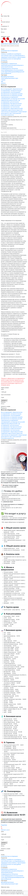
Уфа (2, 81)
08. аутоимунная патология (15, 98)
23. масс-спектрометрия (14, 113)
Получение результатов (7, 115)
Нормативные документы (10, 65)
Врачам (3, 76)
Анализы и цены (5, 54)
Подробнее (4, 825)
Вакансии (8, 73)
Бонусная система (11, 58)
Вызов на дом (13, 54)
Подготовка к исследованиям (13, 55)
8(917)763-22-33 (14, 43)
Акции (2, 50)
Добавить (4, 400)
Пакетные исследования (11, 50)
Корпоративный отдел (12, 78)
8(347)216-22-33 (5, 43)
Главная (3, 80)
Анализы (3, 83)
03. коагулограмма (14, 92)
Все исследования (6, 89)
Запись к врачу (17, 57)
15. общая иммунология (15, 108)
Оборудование (13, 71)
